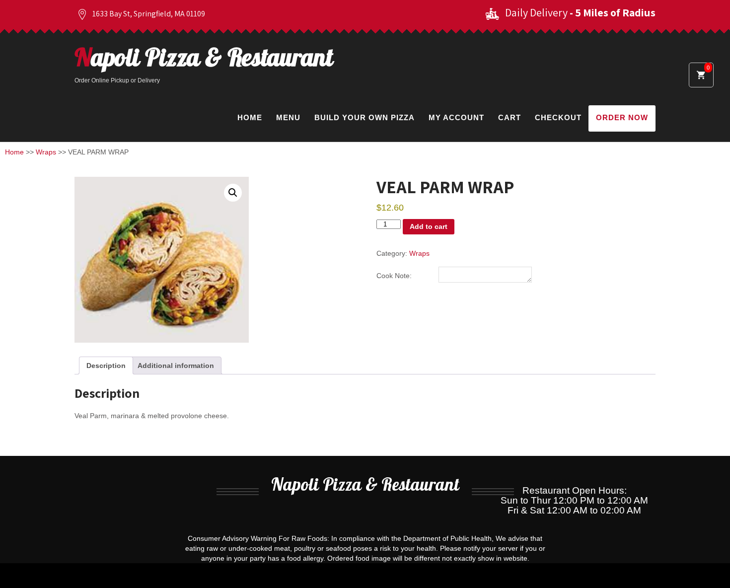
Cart (509, 117)
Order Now (622, 117)
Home (249, 117)
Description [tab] (106, 365)
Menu (288, 117)
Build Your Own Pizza (364, 117)
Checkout (558, 117)
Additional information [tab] (176, 365)
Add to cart (428, 226)
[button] (233, 193)
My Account (456, 117)
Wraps (46, 152)
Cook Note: (394, 276)
